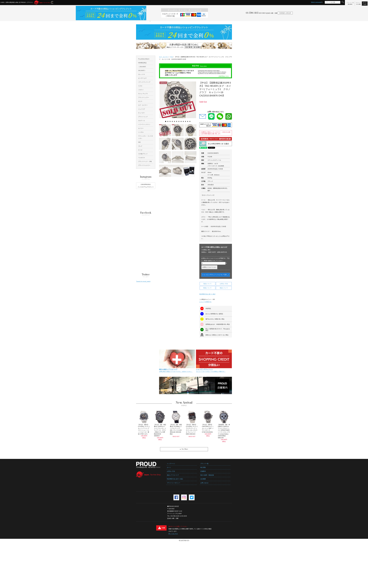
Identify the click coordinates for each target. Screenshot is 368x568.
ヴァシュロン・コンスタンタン (145, 137)
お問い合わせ (204, 483)
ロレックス (141, 74)
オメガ (140, 150)
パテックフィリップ (144, 82)
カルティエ (141, 120)
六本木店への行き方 (285, 13)
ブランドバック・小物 (145, 161)
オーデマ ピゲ (142, 78)
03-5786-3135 (252, 13)
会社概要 (203, 479)
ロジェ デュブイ (143, 93)
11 (187, 121)
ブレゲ (140, 146)
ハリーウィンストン (144, 124)
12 (189, 121)
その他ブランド (143, 154)
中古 (171, 57)
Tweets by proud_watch (143, 281)
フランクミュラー (143, 97)
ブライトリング (143, 116)
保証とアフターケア (173, 475)
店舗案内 (203, 471)
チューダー (141, 113)
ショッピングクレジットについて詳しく (215, 275)
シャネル (141, 132)
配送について (207, 288)
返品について (207, 283)
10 (185, 121)
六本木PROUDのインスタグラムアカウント (146, 186)
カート (365, 3)
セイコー (141, 128)
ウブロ (140, 86)
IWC (139, 142)
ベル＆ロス (141, 157)
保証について (224, 288)
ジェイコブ (141, 109)
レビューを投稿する (205, 302)
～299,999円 (142, 66)
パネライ (141, 90)
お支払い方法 (224, 283)
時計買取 (203, 467)
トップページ (171, 463)
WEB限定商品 (142, 63)
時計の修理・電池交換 (207, 475)
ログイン (358, 3)
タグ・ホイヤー (163, 57)
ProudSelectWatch (143, 59)
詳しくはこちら (173, 533)
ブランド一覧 (350, 3)
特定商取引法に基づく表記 (207, 294)
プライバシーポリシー (173, 483)
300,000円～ (142, 70)
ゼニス (140, 101)
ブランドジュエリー (144, 165)
